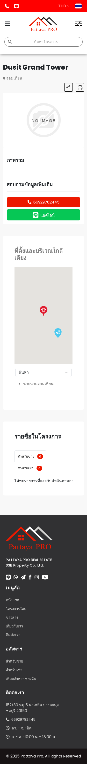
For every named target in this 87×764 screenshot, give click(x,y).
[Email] (23, 578)
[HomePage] (43, 24)
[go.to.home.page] (29, 538)
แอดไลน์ (16, 6)
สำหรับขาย (29, 456)
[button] (80, 98)
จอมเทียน (14, 78)
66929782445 (46, 202)
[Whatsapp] (16, 578)
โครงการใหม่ (16, 608)
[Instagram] (37, 578)
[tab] (30, 456)
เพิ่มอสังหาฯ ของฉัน (21, 678)
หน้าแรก (12, 600)
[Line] (8, 578)
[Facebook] (30, 578)
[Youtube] (45, 577)
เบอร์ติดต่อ (7, 6)
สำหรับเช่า (29, 468)
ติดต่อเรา (13, 634)
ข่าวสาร (12, 617)
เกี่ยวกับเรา (14, 626)
